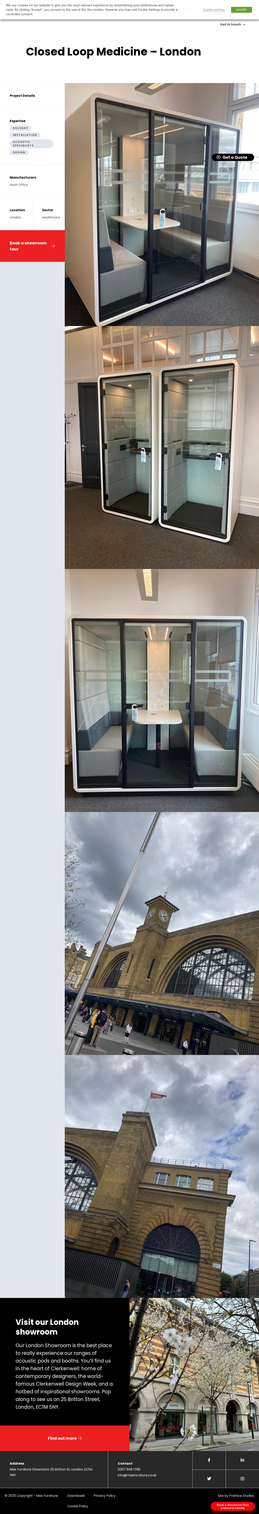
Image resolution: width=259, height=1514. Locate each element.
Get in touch (230, 24)
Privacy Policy (105, 1495)
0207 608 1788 (129, 1469)
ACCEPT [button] (241, 9)
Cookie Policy (77, 1506)
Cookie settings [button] (214, 10)
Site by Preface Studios (236, 1495)
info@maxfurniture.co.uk (137, 1475)
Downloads (76, 1495)
